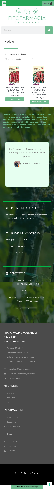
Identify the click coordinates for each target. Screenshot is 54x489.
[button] (4, 3)
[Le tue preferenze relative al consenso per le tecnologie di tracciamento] (49, 484)
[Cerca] (49, 30)
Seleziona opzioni (15, 99)
